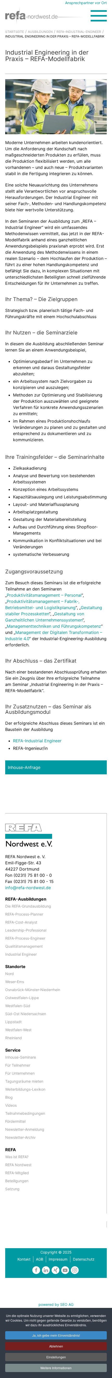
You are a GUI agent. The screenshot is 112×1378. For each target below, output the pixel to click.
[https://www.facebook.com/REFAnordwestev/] (36, 1270)
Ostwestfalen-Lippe (22, 997)
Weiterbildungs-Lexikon (25, 1089)
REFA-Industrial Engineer (37, 740)
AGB (39, 1259)
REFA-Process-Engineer (25, 938)
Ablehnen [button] (56, 1346)
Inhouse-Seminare (20, 1057)
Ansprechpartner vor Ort (86, 3)
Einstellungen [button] (56, 1357)
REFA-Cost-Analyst (21, 922)
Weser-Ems (14, 981)
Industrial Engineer (21, 954)
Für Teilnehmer (17, 1065)
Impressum (58, 1259)
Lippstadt (13, 1022)
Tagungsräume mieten (24, 1081)
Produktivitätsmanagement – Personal (44, 595)
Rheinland (13, 1038)
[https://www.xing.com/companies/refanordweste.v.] (55, 1270)
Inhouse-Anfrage (24, 767)
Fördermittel (15, 1121)
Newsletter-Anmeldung (24, 1129)
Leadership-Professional (25, 930)
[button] (99, 15)
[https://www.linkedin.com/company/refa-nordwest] (46, 1270)
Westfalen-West (18, 1030)
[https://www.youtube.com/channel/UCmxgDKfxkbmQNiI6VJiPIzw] (65, 1270)
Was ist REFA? (16, 1157)
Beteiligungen (16, 1181)
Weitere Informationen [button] (56, 1368)
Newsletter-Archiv (20, 1137)
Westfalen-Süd (17, 1005)
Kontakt (23, 1259)
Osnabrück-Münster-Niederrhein (32, 989)
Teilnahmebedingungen (25, 1113)
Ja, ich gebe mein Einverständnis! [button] (56, 1335)
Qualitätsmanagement (24, 946)
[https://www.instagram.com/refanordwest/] (75, 1270)
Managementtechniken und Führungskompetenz (54, 626)
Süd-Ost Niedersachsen (25, 1014)
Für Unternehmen (20, 1073)
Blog (9, 1097)
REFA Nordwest (18, 1165)
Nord (9, 973)
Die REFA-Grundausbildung (28, 906)
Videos (11, 1105)
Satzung (12, 1189)
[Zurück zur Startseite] (48, 15)
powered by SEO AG (56, 1304)
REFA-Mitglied (17, 1173)
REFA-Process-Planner (24, 914)
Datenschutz (84, 1259)
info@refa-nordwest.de (28, 887)
